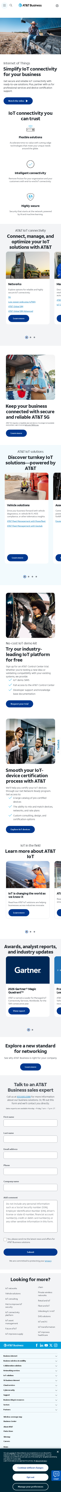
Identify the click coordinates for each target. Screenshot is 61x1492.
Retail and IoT (44, 1300)
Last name (9, 1133)
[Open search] (11, 5)
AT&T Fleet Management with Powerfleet (26, 521)
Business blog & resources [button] (14, 1400)
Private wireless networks (45, 1294)
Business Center (10, 1421)
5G (9, 297)
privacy (48, 1260)
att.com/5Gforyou (32, 425)
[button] (26, 337)
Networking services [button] (12, 1371)
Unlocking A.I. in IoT (46, 1311)
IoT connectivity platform (12, 1314)
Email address (10, 1149)
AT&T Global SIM (15, 306)
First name (9, 1116)
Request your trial (19, 703)
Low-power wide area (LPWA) (22, 301)
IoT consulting (11, 1298)
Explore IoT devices (20, 829)
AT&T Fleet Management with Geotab (24, 525)
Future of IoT (11, 1328)
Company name (11, 1181)
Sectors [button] (6, 1405)
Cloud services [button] (9, 1385)
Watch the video (16, 100)
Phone (7, 1165)
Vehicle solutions (12, 1293)
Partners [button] (7, 1410)
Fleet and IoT (43, 1305)
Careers (7, 1441)
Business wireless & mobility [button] (15, 1361)
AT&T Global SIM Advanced (20, 311)
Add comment (11, 1197)
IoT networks (11, 1288)
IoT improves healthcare (44, 1333)
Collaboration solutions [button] (12, 1366)
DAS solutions (44, 1316)
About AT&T (8, 1427)
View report (19, 1010)
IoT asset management (11, 1322)
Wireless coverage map (13, 1417)
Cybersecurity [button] (9, 1390)
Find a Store (8, 1431)
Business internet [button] (10, 1356)
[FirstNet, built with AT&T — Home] (30, 6)
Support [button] (7, 1395)
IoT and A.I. (43, 1321)
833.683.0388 (24, 1096)
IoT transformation (46, 1326)
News (6, 1447)
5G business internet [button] (12, 1380)
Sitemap (7, 1437)
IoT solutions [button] (9, 1375)
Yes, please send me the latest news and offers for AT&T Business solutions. (31, 1240)
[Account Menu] (57, 5)
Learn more (18, 318)
